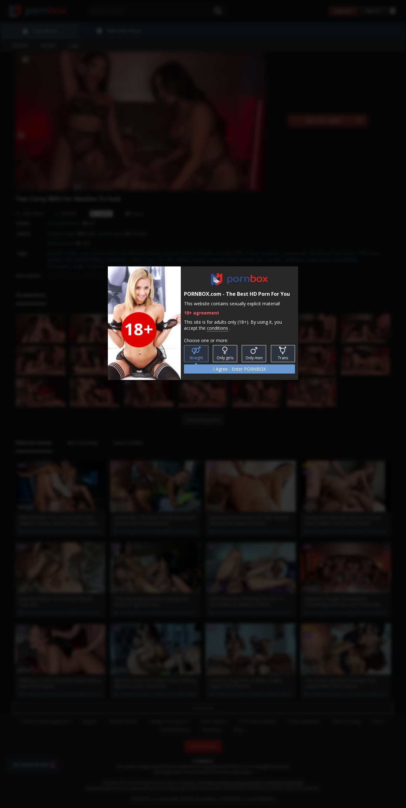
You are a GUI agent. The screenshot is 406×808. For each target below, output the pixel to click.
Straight (196, 358)
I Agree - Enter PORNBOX (239, 369)
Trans (283, 358)
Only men (254, 358)
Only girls (225, 358)
